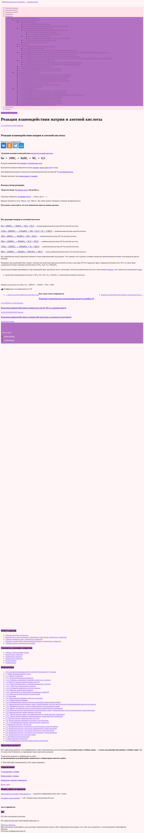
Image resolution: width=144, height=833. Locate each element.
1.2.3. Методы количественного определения (40, 40)
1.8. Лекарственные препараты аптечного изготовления (40, 68)
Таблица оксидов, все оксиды (16, 635)
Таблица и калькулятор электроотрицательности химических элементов (33, 641)
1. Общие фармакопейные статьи (26, 20)
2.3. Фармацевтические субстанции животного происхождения (43, 79)
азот (140, 270)
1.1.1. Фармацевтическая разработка (36, 24)
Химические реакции (11, 10)
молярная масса (24, 197)
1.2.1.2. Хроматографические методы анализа (45, 34)
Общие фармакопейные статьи (19, 674)
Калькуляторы (9, 107)
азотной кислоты (46, 153)
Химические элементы (11, 8)
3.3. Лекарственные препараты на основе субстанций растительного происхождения (51, 95)
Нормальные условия (10, 776)
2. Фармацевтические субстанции (27, 73)
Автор (11, 321)
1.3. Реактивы (24, 44)
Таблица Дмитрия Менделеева (17, 652)
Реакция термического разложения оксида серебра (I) (66, 298)
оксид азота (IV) (45, 168)
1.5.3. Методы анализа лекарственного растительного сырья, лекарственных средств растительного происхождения (67, 58)
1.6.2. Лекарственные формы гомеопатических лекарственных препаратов (51, 64)
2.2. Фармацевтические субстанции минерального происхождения (44, 77)
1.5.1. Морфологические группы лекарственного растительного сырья (49, 54)
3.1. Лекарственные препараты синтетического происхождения (43, 91)
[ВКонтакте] (3, 145)
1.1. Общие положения (27, 22)
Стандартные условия (10, 772)
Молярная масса (21, 190)
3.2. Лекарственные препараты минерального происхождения (42, 93)
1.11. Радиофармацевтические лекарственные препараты (40, 71)
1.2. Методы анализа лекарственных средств (36, 28)
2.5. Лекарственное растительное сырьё (33, 83)
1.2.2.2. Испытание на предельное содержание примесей (49, 38)
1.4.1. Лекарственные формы (33, 48)
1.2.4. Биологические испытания (35, 42)
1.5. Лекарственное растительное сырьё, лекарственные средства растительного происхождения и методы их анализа (64, 52)
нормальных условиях (28, 176)
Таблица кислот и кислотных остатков (20, 643)
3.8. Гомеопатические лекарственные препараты (37, 105)
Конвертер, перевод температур (14, 780)
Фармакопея (8, 16)
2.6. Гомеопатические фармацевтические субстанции (39, 85)
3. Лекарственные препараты (25, 89)
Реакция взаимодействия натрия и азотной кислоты (122, 295)
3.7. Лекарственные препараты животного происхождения (41, 103)
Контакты (8, 109)
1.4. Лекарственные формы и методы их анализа (37, 46)
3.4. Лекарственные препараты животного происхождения (41, 97)
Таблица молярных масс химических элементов (23, 639)
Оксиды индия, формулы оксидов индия (22, 295)
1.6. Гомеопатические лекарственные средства (36, 60)
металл (111, 270)
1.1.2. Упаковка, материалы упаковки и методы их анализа (46, 26)
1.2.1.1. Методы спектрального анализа (42, 32)
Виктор (20, 125)
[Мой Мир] (21, 145)
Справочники (9, 14)
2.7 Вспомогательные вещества (30, 87)
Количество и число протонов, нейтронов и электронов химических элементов (36, 637)
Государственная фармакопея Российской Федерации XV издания (30, 672)
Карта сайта (5, 784)
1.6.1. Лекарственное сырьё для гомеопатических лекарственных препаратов (52, 62)
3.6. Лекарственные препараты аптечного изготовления (40, 101)
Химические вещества (11, 12)
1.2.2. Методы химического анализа (36, 36)
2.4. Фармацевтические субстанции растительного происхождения (44, 81)
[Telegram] (15, 145)
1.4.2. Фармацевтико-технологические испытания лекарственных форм (50, 50)
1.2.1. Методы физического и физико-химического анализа (45, 30)
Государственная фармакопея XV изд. (24, 18)
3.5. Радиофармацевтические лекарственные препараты (40, 99)
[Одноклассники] (9, 145)
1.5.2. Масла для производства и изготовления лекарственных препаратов (51, 56)
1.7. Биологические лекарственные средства (35, 66)
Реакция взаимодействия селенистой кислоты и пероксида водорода (36, 317)
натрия (34, 153)
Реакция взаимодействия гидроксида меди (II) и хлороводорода (33, 307)
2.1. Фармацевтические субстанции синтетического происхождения (45, 75)
